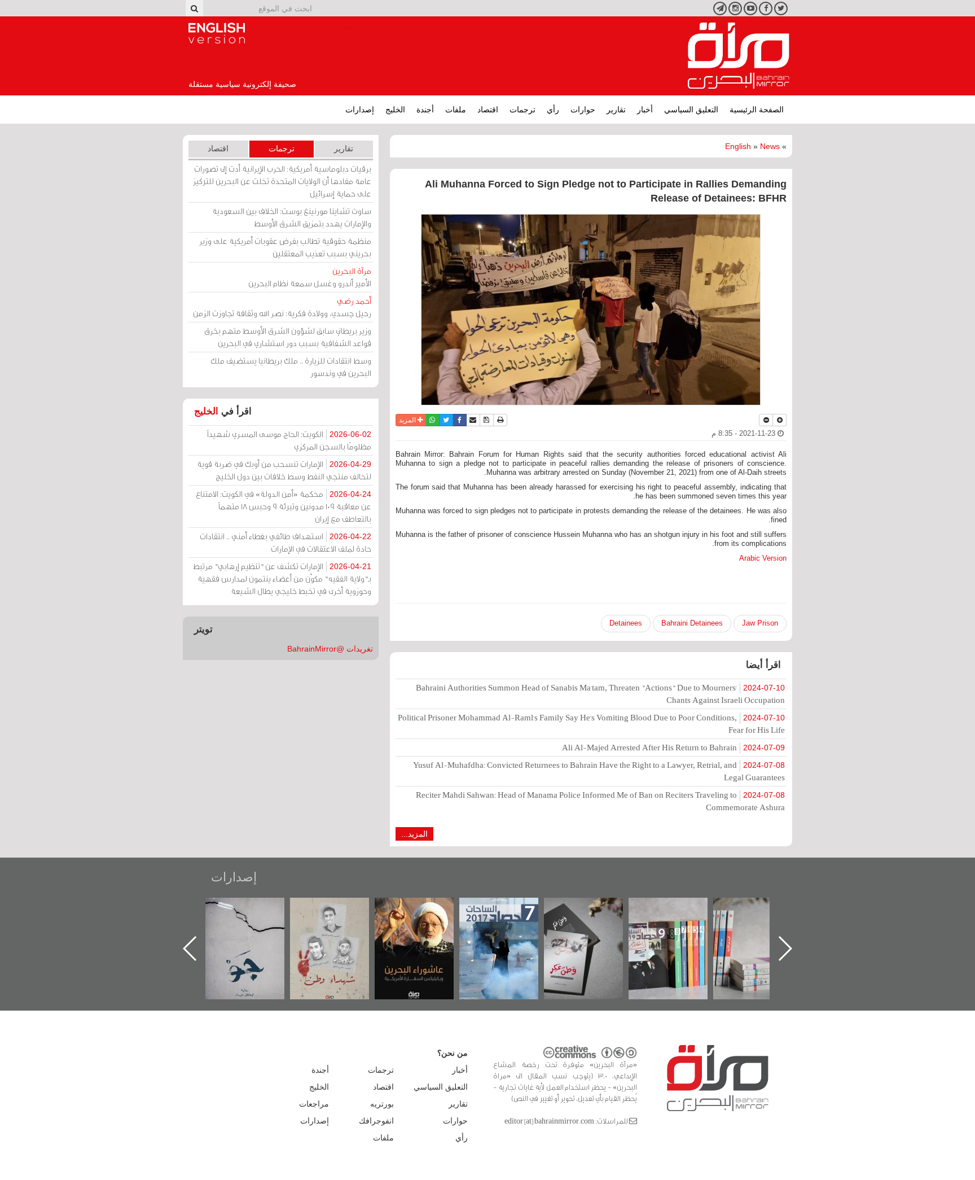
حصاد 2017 (594, 910)
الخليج (395, 109)
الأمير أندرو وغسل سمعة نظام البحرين (309, 277)
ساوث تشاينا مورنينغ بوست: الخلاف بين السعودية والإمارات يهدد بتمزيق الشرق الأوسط (291, 217)
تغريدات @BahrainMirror (330, 648)
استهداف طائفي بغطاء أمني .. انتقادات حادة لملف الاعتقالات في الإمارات (285, 542)
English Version (216, 33)
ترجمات (522, 109)
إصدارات (359, 109)
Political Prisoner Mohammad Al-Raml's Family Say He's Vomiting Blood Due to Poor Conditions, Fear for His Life (591, 723)
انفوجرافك (376, 1120)
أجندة (425, 109)
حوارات (582, 109)
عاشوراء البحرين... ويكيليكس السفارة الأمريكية (510, 923)
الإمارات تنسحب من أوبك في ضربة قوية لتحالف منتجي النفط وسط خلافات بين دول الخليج (284, 470)
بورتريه (382, 1103)
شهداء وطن (425, 910)
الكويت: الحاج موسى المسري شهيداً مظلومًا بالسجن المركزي (289, 440)
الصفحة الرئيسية (757, 109)
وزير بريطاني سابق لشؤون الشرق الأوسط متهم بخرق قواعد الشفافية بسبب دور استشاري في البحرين (287, 337)
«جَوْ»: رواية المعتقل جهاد (340, 916)
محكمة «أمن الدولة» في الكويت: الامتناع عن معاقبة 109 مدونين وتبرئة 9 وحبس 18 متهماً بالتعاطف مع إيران (283, 506)
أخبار (645, 109)
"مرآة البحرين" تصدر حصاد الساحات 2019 (764, 923)
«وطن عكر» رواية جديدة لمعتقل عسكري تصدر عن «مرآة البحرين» (679, 930)
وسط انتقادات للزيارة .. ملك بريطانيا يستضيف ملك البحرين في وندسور (290, 367)
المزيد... (414, 833)
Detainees (625, 623)
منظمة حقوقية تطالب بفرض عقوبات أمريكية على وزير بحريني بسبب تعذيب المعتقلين (285, 247)
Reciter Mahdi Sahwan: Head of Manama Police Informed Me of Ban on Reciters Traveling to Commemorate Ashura (600, 801)
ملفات (455, 109)
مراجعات (314, 1103)
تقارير (616, 109)
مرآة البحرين (738, 56)
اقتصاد (487, 109)
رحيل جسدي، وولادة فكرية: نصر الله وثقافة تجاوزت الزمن (282, 307)
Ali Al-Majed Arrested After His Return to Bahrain (673, 747)
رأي (553, 109)
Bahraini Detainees (692, 623)
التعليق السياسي (691, 109)
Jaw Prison (760, 623)
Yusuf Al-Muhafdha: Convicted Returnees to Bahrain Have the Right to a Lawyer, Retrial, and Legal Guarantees (599, 771)
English (738, 146)
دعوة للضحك (256, 910)
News (770, 146)
